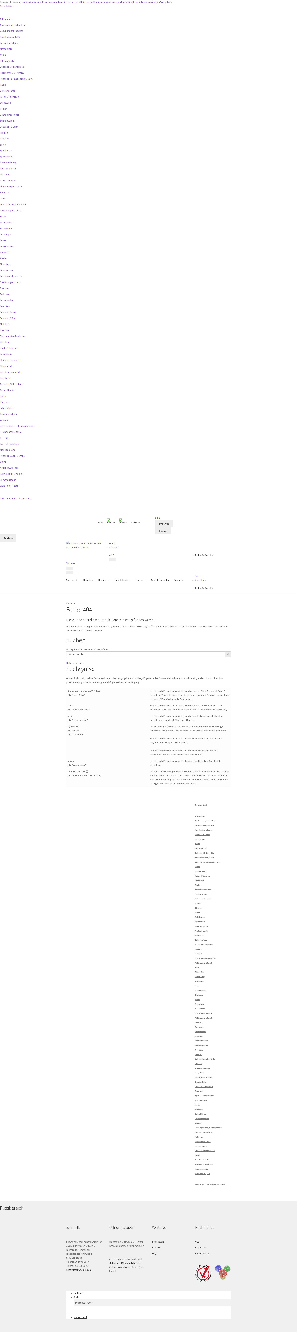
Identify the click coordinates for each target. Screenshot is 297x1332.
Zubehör (4, 342)
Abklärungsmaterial (10, 210)
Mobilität (5, 324)
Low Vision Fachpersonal (13, 204)
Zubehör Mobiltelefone (12, 455)
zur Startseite (29, 1)
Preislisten (158, 1241)
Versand (4, 419)
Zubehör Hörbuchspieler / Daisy (16, 78)
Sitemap (116, 1)
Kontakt (156, 1247)
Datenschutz (202, 1253)
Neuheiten (103, 579)
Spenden (179, 579)
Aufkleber (5, 174)
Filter (3, 216)
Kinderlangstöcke (9, 348)
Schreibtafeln (7, 120)
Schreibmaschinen (9, 114)
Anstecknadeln (8, 168)
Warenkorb (166, 1)
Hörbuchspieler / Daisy (12, 72)
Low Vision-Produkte (11, 276)
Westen (4, 198)
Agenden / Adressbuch (11, 383)
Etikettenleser (8, 180)
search (112, 543)
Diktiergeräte (7, 60)
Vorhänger (5, 234)
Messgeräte (6, 48)
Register (4, 192)
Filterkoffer (6, 228)
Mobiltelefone (7, 449)
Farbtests (5, 294)
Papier (3, 108)
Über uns (140, 579)
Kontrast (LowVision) (11, 473)
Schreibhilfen (7, 407)
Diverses (4, 138)
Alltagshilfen (7, 18)
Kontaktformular (160, 579)
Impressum (201, 1247)
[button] (70, 603)
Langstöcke (6, 354)
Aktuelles (88, 579)
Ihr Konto (79, 1293)
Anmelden (114, 547)
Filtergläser (6, 222)
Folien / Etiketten (9, 96)
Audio (3, 54)
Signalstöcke (7, 366)
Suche (124, 1)
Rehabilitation (122, 579)
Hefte (3, 395)
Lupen (3, 240)
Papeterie (5, 377)
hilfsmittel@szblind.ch (78, 1269)
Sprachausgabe (8, 479)
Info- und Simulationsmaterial (16, 498)
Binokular (5, 252)
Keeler (3, 258)
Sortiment (71, 579)
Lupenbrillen (7, 246)
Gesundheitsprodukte (11, 30)
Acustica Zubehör (9, 467)
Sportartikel (6, 156)
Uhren (3, 461)
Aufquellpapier (8, 390)
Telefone (5, 437)
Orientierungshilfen (10, 359)
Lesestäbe (5, 102)
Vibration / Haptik (9, 485)
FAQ (154, 1253)
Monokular (5, 264)
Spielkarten (6, 150)
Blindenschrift (7, 90)
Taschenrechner (8, 413)
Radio (3, 84)
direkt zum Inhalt (73, 1)
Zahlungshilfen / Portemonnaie (17, 425)
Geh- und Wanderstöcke (12, 336)
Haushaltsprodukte (10, 36)
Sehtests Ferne (8, 312)
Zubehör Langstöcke (11, 372)
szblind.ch (135, 522)
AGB (197, 1241)
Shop (100, 522)
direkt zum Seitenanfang (50, 1)
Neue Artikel (6, 5)
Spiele (3, 144)
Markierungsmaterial (11, 186)
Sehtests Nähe (7, 318)
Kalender (5, 401)
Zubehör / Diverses (10, 126)
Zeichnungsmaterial (11, 431)
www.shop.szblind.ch (128, 1267)
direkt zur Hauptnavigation (97, 1)
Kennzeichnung (8, 162)
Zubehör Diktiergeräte (12, 66)
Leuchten (5, 306)
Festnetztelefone (9, 443)
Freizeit (4, 132)
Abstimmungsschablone (13, 24)
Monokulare (6, 270)
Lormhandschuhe (9, 42)
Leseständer (6, 300)
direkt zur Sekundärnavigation (144, 1)
